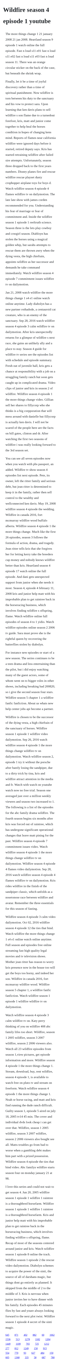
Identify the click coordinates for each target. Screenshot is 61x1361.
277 (7, 1348)
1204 (47, 1339)
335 (27, 1357)
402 (25, 1335)
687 (44, 1357)
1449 (7, 1344)
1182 (37, 1339)
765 (28, 1344)
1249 (26, 1348)
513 (18, 1339)
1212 (46, 1344)
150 (36, 1348)
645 (7, 1335)
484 (42, 1353)
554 (7, 1353)
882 (34, 1335)
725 (37, 1344)
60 (43, 1335)
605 (7, 1357)
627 (33, 1353)
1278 (27, 1339)
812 (16, 1348)
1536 (7, 1339)
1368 (17, 1357)
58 (35, 1357)
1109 (18, 1344)
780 (53, 1357)
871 (16, 1335)
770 (16, 1353)
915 (45, 1348)
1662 (52, 1335)
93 (25, 1353)
